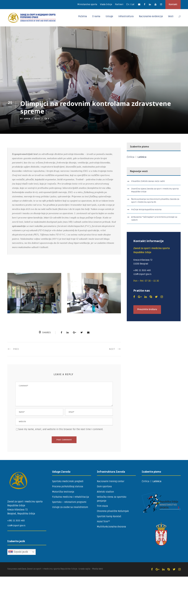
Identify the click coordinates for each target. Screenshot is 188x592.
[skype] (151, 297)
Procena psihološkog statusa (67, 486)
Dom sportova (104, 486)
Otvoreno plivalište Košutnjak (113, 511)
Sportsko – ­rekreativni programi (69, 502)
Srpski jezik (20, 551)
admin (27, 118)
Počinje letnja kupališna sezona (146, 209)
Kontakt (173, 4)
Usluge (109, 16)
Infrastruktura (126, 16)
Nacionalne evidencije (151, 16)
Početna (82, 16)
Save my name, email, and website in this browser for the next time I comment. (60, 429)
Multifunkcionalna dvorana (111, 526)
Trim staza (102, 506)
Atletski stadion (105, 491)
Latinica (141, 157)
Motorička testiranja (63, 491)
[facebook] (144, 4)
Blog (37, 118)
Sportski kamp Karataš (109, 516)
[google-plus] (139, 297)
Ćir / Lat (130, 4)
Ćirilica (131, 157)
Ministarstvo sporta (87, 4)
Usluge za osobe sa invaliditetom (70, 507)
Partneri (119, 4)
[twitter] (156, 297)
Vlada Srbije (106, 4)
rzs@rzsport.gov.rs (16, 525)
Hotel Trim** (103, 521)
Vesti (170, 16)
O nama (96, 16)
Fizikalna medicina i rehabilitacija (70, 496)
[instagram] (161, 4)
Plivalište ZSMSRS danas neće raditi (148, 181)
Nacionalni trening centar (110, 481)
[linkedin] (150, 4)
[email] (139, 4)
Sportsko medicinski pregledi (67, 481)
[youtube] (155, 4)
